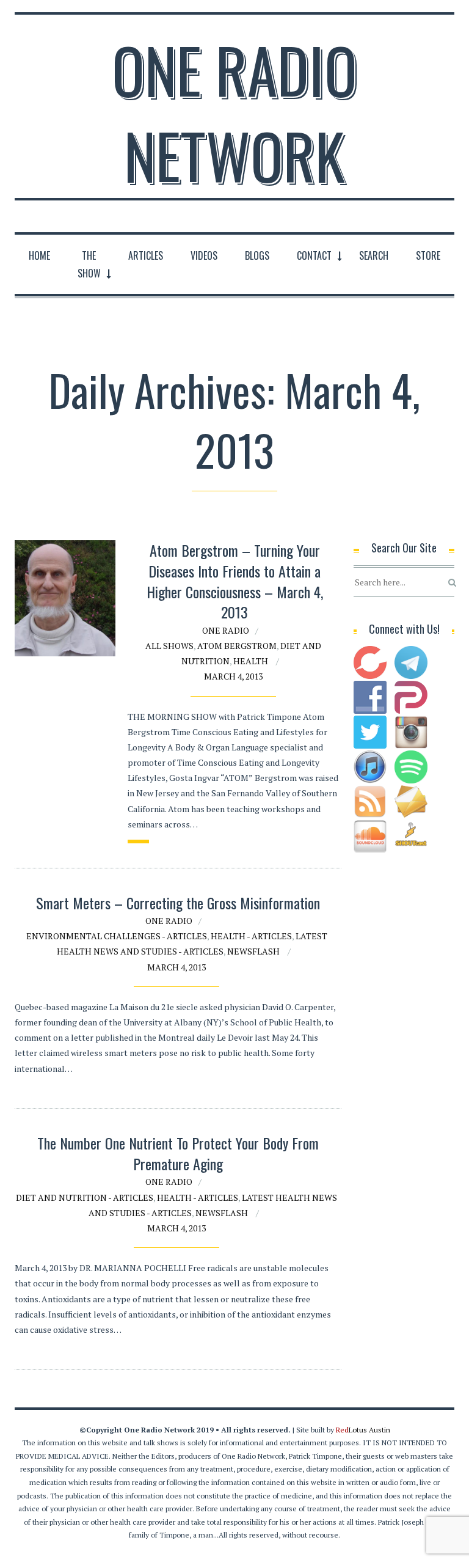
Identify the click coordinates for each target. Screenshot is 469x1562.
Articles (145, 255)
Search (373, 255)
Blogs (257, 255)
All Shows (169, 645)
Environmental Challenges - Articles (116, 936)
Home (39, 255)
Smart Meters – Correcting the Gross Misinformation (178, 903)
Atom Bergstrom (237, 645)
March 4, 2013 (233, 676)
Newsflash (253, 951)
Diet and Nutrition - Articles (84, 1197)
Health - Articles (251, 936)
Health (250, 661)
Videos (204, 255)
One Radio (225, 630)
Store (428, 255)
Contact (314, 255)
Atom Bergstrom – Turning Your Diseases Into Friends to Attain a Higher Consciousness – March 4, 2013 (235, 581)
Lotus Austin (363, 1429)
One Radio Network (234, 112)
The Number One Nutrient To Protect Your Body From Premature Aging (178, 1153)
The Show (89, 264)
